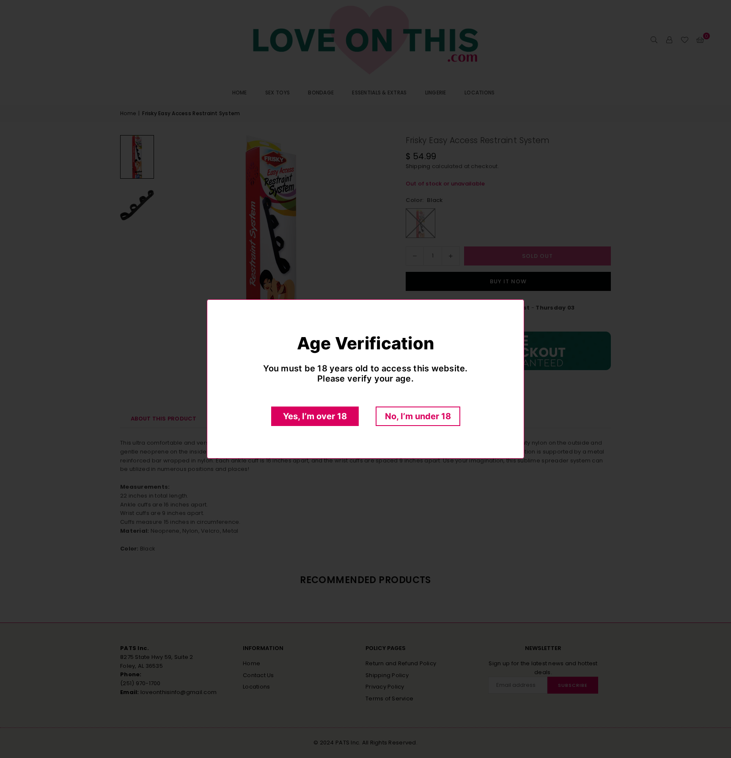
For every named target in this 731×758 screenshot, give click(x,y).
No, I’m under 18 (418, 416)
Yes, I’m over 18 (315, 416)
